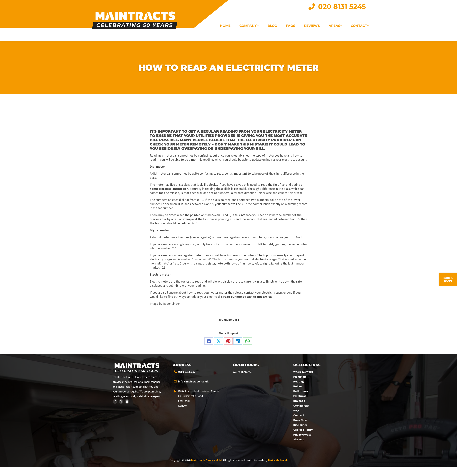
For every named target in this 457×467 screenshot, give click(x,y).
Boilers (298, 386)
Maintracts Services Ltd (206, 460)
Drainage (299, 400)
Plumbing (299, 376)
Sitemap (298, 439)
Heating (298, 381)
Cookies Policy (303, 429)
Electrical (299, 396)
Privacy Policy (302, 434)
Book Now (300, 420)
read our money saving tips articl (247, 297)
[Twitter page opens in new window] (121, 401)
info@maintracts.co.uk (193, 381)
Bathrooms (300, 391)
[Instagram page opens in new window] (127, 401)
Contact (298, 415)
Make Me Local (277, 460)
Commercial (301, 405)
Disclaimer (300, 425)
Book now (448, 279)
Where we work (303, 372)
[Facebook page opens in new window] (115, 401)
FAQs (296, 410)
